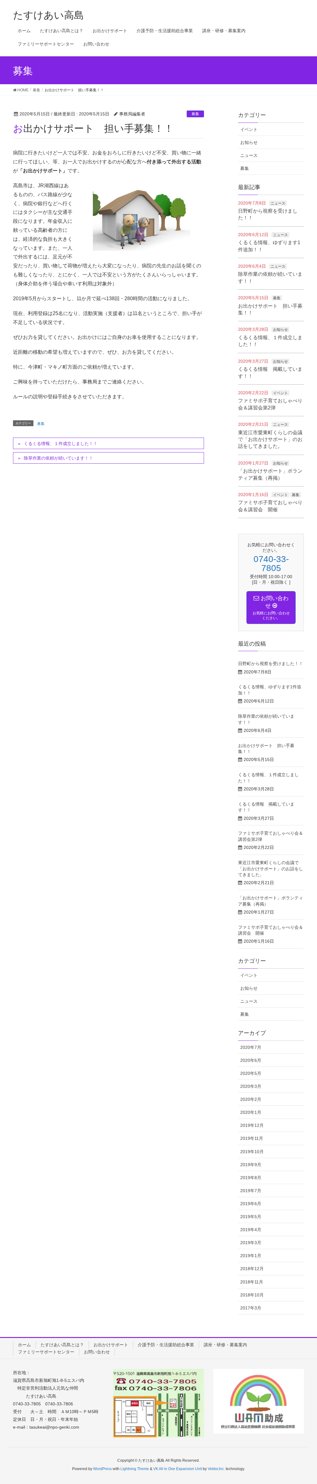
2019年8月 (250, 1177)
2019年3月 (250, 1242)
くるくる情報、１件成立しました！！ (61, 443)
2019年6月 (250, 1203)
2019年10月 (252, 1151)
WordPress (102, 1469)
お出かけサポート (110, 1344)
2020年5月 (250, 1073)
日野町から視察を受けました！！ (270, 663)
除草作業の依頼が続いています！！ (58, 458)
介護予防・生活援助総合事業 (166, 1344)
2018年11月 (251, 1281)
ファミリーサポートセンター (46, 1351)
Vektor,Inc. (216, 1469)
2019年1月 (250, 1255)
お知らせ (249, 142)
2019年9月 (250, 1164)
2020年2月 (250, 1099)
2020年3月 (250, 1086)
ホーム (24, 1344)
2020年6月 (250, 1060)
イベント (249, 129)
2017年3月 (250, 1307)
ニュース (249, 155)
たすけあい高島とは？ (62, 1344)
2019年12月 (252, 1125)
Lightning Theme (134, 1469)
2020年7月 (250, 1047)
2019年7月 (250, 1190)
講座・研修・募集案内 (225, 1344)
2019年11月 (251, 1138)
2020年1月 (250, 1112)
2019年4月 (250, 1229)
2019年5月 (250, 1216)
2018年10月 (252, 1294)
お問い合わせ (97, 1351)
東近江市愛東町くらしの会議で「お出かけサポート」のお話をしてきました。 (270, 439)
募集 (195, 114)
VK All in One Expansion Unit (177, 1469)
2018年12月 (252, 1268)
